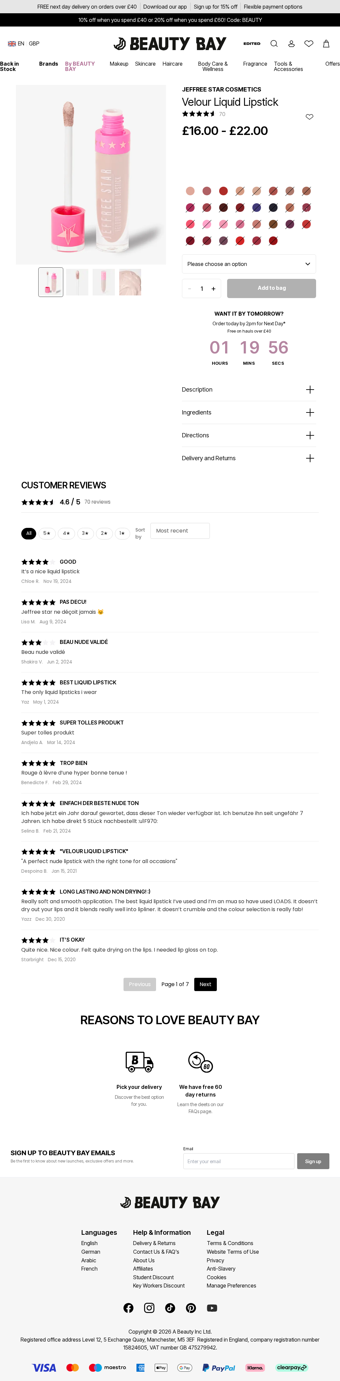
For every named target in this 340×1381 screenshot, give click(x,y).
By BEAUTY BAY (80, 66)
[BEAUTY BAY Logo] (170, 43)
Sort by (140, 533)
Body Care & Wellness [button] (213, 66)
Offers (332, 63)
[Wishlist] (309, 43)
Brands (48, 63)
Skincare (145, 63)
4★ (66, 533)
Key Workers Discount (159, 1285)
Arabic (88, 1260)
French (89, 1268)
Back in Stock (9, 66)
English (89, 1243)
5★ (47, 533)
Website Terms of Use (233, 1251)
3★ (85, 533)
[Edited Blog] (252, 43)
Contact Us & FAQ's (156, 1251)
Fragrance (255, 63)
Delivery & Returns (154, 1243)
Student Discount (153, 1277)
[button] (274, 43)
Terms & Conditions (230, 1243)
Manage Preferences (231, 1285)
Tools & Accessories (288, 66)
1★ (122, 533)
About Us (144, 1260)
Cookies (216, 1277)
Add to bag (272, 287)
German (90, 1251)
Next (206, 984)
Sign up (313, 1161)
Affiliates (143, 1268)
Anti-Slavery (221, 1268)
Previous (140, 984)
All (29, 533)
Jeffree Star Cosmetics (221, 89)
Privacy (215, 1260)
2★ (104, 533)
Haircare (173, 63)
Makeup (119, 63)
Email (188, 1148)
